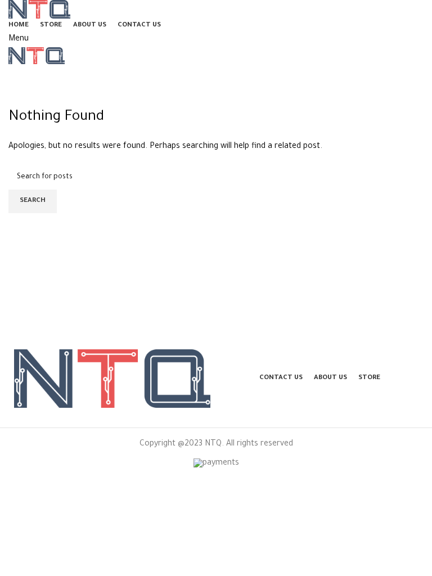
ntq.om (89, 75)
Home (16, 101)
